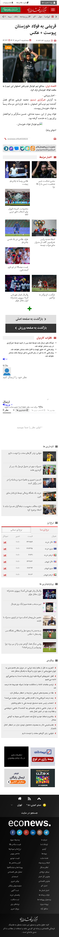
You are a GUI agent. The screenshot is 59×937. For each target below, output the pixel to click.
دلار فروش (49, 562)
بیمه (10, 17)
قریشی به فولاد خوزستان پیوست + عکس (35, 30)
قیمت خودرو (14, 858)
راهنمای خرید (15, 895)
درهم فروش (48, 575)
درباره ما (44, 839)
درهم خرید (48, 555)
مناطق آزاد (44, 908)
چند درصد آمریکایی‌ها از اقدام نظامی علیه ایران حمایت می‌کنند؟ (29, 698)
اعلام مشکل (44, 867)
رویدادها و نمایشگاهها (15, 867)
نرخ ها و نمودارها (15, 849)
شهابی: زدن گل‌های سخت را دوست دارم (38, 733)
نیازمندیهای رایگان (14, 885)
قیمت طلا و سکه (21, 2)
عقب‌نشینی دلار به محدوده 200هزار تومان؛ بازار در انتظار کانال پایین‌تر (30, 726)
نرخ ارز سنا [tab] (44, 530)
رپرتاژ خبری (15, 908)
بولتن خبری (15, 881)
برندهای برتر (14, 904)
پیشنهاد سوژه (15, 839)
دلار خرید (49, 542)
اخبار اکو (44, 885)
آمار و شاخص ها (14, 862)
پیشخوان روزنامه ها (44, 899)
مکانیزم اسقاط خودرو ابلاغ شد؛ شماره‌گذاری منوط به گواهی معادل (31, 718)
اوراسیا (47, 17)
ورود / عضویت (48, 2)
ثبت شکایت (15, 899)
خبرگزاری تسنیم (38, 100)
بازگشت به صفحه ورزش (32, 327)
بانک (16, 17)
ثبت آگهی (15, 890)
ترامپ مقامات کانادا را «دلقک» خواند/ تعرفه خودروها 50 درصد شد (30, 686)
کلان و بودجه (25, 17)
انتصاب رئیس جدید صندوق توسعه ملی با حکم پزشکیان (32, 703)
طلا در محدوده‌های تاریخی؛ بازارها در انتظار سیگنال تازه (32, 693)
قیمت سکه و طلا (15, 844)
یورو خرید (49, 549)
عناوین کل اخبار (44, 876)
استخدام (15, 876)
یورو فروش (48, 568)
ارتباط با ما (44, 844)
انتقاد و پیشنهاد (44, 862)
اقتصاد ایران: (50, 86)
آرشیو (44, 849)
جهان (40, 17)
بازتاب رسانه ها (44, 895)
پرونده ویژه (44, 904)
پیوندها (44, 853)
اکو (34, 17)
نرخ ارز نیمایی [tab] (16, 530)
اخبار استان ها (44, 890)
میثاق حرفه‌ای (44, 872)
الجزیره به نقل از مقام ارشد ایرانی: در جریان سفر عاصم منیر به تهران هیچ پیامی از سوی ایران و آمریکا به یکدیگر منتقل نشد (31, 669)
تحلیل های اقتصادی (15, 872)
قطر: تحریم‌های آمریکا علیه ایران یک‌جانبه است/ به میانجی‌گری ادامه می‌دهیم (31, 678)
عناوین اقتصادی (44, 881)
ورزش (8, 47)
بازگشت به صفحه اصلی (30, 319)
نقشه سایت (44, 858)
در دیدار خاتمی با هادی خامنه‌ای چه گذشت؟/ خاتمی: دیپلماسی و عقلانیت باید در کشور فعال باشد (30, 710)
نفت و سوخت (7, 2)
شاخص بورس (15, 853)
